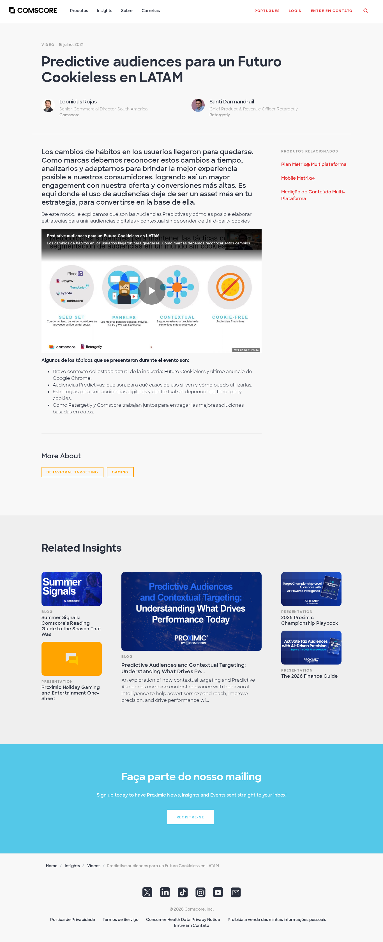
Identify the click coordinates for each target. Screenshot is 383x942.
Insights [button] (104, 10)
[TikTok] (183, 894)
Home (51, 865)
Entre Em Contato (191, 925)
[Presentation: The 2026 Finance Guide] (311, 648)
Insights (72, 865)
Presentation (57, 681)
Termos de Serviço (121, 919)
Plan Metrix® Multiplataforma (314, 164)
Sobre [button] (127, 10)
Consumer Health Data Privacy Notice (183, 919)
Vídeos (93, 865)
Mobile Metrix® (298, 178)
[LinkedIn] (165, 894)
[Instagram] (200, 894)
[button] (267, 13)
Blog (47, 612)
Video (48, 45)
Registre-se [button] (190, 817)
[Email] (236, 894)
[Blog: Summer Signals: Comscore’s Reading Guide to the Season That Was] (71, 589)
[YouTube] (218, 894)
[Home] (33, 13)
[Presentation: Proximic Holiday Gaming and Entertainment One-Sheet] (71, 659)
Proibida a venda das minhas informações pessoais (277, 919)
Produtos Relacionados (309, 151)
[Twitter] (147, 894)
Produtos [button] (79, 10)
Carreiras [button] (151, 10)
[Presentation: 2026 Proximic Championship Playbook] (311, 589)
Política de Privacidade (72, 919)
